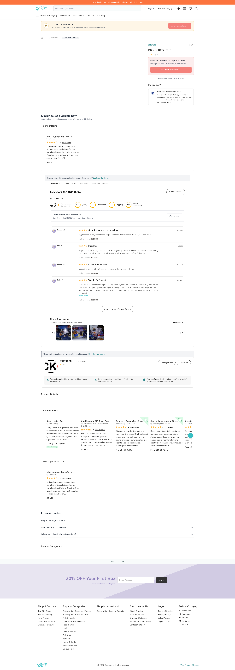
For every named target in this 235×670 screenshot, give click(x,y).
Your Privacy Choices (190, 665)
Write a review (174, 216)
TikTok (184, 624)
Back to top (117, 561)
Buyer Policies (164, 621)
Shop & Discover (47, 606)
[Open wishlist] (190, 8)
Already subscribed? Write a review (171, 78)
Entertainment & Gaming (74, 621)
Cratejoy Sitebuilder (138, 618)
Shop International (108, 606)
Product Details (70, 183)
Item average (66, 204)
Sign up (161, 580)
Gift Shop (101, 15)
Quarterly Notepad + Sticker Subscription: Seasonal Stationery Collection (166, 421)
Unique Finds (69, 649)
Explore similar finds (178, 26)
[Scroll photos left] (52, 333)
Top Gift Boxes (44, 611)
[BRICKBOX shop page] (51, 366)
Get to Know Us (139, 606)
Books (65, 628)
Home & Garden (70, 642)
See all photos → (178, 322)
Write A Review (175, 192)
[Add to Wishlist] (76, 135)
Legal (161, 606)
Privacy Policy (164, 614)
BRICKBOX (152, 45)
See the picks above (97, 354)
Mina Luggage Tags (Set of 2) (61, 136)
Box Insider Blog (45, 614)
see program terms (164, 102)
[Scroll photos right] (182, 333)
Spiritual (66, 638)
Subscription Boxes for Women (77, 611)
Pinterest (185, 621)
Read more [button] (83, 296)
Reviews (55, 183)
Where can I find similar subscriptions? (58, 534)
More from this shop (100, 183)
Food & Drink (68, 625)
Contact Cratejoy (137, 625)
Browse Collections (46, 621)
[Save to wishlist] (191, 45)
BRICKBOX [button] (94, 239)
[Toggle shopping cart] (196, 8)
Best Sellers (65, 15)
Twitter (184, 617)
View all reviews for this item (116, 309)
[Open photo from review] (63, 332)
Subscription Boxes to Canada (110, 611)
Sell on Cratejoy (165, 8)
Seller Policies (164, 618)
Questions (84, 183)
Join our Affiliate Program (141, 621)
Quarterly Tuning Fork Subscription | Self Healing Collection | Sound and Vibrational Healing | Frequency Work (132, 421)
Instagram (185, 614)
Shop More (184, 363)
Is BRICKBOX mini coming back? (55, 527)
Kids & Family (69, 618)
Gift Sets (90, 15)
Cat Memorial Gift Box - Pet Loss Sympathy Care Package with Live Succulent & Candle (97, 421)
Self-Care (67, 635)
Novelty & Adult (70, 645)
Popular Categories (74, 606)
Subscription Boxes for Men (75, 614)
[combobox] (97, 8)
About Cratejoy (136, 611)
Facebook (185, 610)
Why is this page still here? (53, 520)
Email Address (125, 580)
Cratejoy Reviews (46, 625)
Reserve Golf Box (55, 421)
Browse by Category (48, 15)
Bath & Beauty (69, 631)
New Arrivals (78, 15)
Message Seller (167, 363)
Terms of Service (165, 611)
